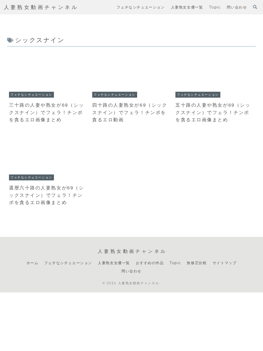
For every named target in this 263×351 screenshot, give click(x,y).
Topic (175, 263)
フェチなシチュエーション (68, 263)
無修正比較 (197, 263)
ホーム (32, 263)
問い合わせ (131, 271)
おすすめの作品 (150, 263)
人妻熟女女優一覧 (114, 263)
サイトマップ (225, 263)
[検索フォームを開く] (255, 7)
